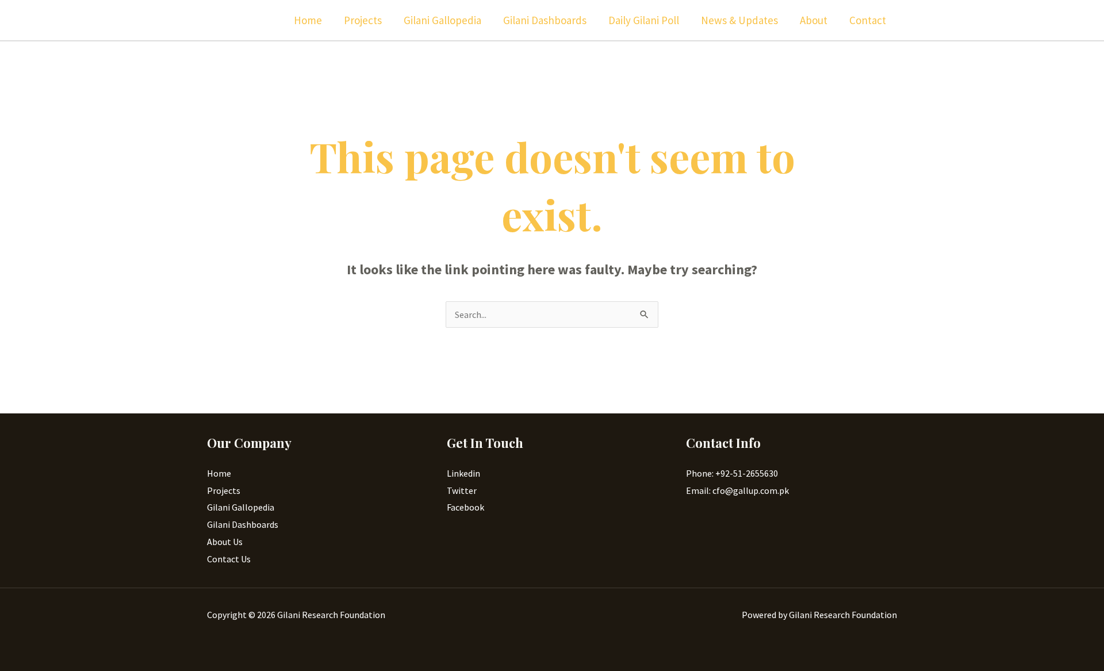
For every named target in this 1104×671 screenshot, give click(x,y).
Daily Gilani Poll (643, 20)
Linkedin (463, 473)
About (813, 20)
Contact (867, 20)
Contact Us (229, 559)
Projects (363, 20)
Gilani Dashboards (544, 20)
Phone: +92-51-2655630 (732, 473)
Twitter (462, 490)
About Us (225, 541)
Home (308, 20)
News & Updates (739, 20)
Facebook (465, 507)
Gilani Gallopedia (442, 20)
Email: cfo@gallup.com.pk (737, 490)
